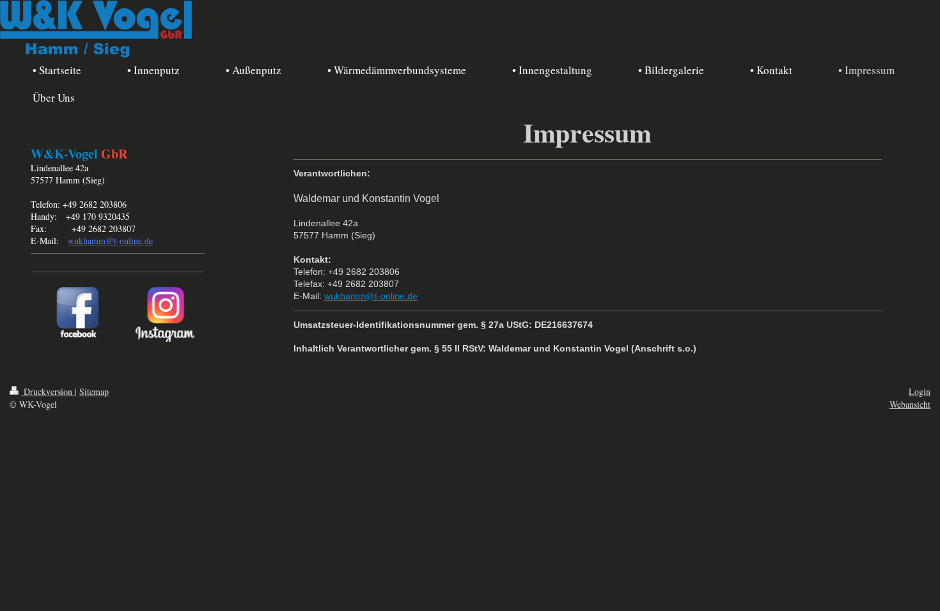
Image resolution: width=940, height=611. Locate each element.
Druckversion (48, 391)
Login (919, 391)
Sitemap (94, 391)
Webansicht (909, 404)
